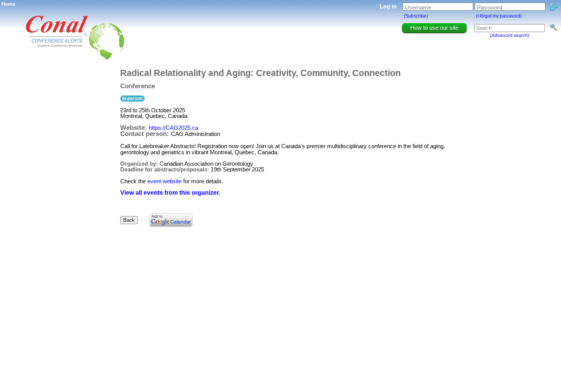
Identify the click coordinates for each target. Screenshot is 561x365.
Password (489, 7)
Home (8, 4)
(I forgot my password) (499, 16)
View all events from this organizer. (170, 192)
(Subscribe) (416, 16)
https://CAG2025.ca (173, 127)
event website (164, 181)
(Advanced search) (509, 35)
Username (418, 7)
